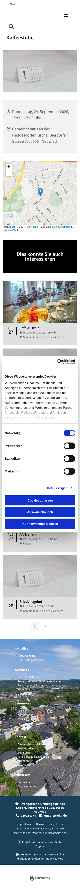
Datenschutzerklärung (25, 867)
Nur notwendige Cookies (40, 523)
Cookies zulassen (40, 500)
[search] (11, 26)
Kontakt (20, 737)
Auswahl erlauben (40, 512)
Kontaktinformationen (33, 842)
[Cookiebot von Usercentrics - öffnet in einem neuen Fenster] (57, 362)
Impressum (22, 775)
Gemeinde (22, 670)
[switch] (69, 445)
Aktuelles (21, 648)
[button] (40, 16)
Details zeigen (57, 488)
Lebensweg (23, 703)
